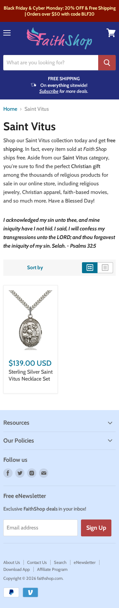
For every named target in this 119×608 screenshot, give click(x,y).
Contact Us (37, 562)
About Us (11, 562)
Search (60, 562)
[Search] (107, 62)
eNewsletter (85, 562)
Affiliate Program (52, 569)
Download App (16, 569)
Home (10, 109)
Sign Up (96, 527)
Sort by (35, 268)
